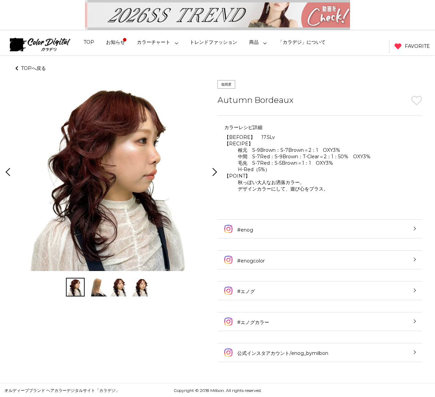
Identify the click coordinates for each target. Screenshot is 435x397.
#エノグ (245, 291)
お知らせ (115, 42)
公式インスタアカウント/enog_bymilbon (282, 353)
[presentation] (7, 172)
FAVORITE (417, 46)
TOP (89, 42)
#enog (244, 230)
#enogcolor (250, 261)
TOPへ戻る (32, 68)
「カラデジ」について (302, 42)
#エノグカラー (252, 322)
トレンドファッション (213, 42)
